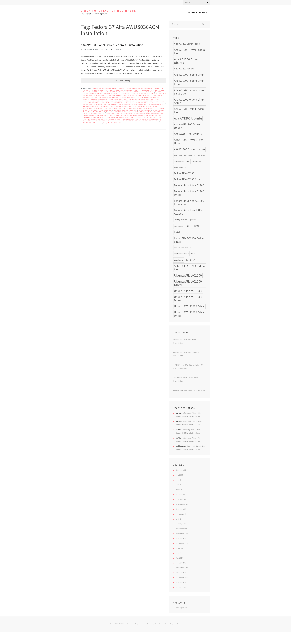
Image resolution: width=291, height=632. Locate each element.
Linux (192, 254)
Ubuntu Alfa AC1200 (188, 275)
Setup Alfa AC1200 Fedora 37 (127, 121)
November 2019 (182, 568)
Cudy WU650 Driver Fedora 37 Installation (189, 390)
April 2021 (179, 519)
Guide (187, 226)
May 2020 (179, 558)
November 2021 (182, 504)
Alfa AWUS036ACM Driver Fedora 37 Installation (112, 45)
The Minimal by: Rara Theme (153, 624)
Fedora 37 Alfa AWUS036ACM (137, 106)
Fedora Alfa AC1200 (144, 110)
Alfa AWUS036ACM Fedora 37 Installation (129, 97)
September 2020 (182, 543)
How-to (195, 225)
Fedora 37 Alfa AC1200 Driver (93, 106)
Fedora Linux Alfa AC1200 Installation (146, 114)
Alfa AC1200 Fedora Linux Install (117, 92)
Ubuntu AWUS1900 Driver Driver (189, 314)
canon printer (201, 155)
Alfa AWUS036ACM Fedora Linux (98, 99)
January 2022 (181, 499)
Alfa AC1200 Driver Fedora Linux (143, 88)
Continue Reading (123, 81)
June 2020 (179, 553)
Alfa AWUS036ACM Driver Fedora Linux (118, 95)
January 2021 (181, 524)
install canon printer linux (181, 254)
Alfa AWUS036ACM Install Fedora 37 (130, 101)
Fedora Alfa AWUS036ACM (96, 112)
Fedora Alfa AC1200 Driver (187, 179)
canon (175, 155)
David (106, 49)
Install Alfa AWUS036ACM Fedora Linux (104, 121)
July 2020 (179, 548)
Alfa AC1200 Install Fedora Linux (129, 94)
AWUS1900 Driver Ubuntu (189, 149)
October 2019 (181, 572)
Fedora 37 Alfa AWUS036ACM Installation (111, 108)
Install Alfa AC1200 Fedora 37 (111, 119)
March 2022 (180, 489)
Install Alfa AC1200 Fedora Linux (133, 119)
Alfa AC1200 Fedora (184, 68)
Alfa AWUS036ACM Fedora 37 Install (103, 97)
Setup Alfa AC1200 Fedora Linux (148, 121)
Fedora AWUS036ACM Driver (138, 112)
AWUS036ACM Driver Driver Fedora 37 (124, 103)
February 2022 (181, 494)
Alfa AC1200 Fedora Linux (96, 92)
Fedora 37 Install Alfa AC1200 (102, 110)
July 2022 (179, 475)
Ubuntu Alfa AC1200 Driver (188, 283)
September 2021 (182, 514)
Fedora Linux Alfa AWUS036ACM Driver (113, 115)
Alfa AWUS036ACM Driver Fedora (151, 94)
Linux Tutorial (178, 260)
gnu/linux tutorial (178, 226)
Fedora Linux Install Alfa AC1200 (141, 117)
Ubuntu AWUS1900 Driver (189, 306)
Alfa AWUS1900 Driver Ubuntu (187, 126)
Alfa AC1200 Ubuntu (188, 118)
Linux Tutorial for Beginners (108, 10)
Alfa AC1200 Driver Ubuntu (186, 61)
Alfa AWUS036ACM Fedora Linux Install (123, 99)
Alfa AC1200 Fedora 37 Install (114, 90)
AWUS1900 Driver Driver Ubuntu (188, 141)
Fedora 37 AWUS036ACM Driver (136, 108)
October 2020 (181, 538)
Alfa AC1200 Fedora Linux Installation (141, 92)
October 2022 (181, 470)
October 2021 (181, 509)
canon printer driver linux (181, 161)
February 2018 (181, 587)
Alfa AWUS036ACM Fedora (140, 95)
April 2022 (179, 485)
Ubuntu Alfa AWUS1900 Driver (188, 298)
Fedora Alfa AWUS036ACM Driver (117, 112)
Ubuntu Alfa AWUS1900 (188, 291)
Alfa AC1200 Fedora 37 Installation (137, 90)
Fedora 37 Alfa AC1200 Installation (115, 106)
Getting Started (180, 219)
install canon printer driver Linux (182, 247)
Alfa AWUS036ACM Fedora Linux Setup (105, 101)
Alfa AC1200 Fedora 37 (96, 90)
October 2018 (181, 582)
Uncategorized (181, 608)
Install (177, 232)
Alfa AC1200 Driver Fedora (102, 88)
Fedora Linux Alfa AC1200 (101, 114)
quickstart (190, 259)
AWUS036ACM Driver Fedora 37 (113, 104)
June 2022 (179, 480)
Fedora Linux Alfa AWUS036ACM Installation (142, 115)
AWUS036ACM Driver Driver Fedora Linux (152, 103)
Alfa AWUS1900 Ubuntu (188, 134)
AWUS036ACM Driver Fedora (92, 104)
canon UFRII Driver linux (180, 167)
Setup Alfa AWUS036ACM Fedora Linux (116, 123)
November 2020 (182, 533)
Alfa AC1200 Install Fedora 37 (107, 94)
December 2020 (182, 528)
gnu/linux (193, 220)
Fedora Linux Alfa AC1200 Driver (121, 114)
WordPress (177, 624)
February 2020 (181, 563)
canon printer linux (196, 161)
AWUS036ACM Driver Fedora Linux (135, 104)
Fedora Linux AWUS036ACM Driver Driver (115, 117)
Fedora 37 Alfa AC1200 (155, 104)
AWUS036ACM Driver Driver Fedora (99, 103)
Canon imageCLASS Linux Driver (187, 155)
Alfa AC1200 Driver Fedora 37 (122, 88)
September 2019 (182, 577)
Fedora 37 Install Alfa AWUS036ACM (125, 110)
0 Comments (118, 49)
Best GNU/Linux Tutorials (195, 12)
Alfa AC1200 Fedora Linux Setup (189, 101)
